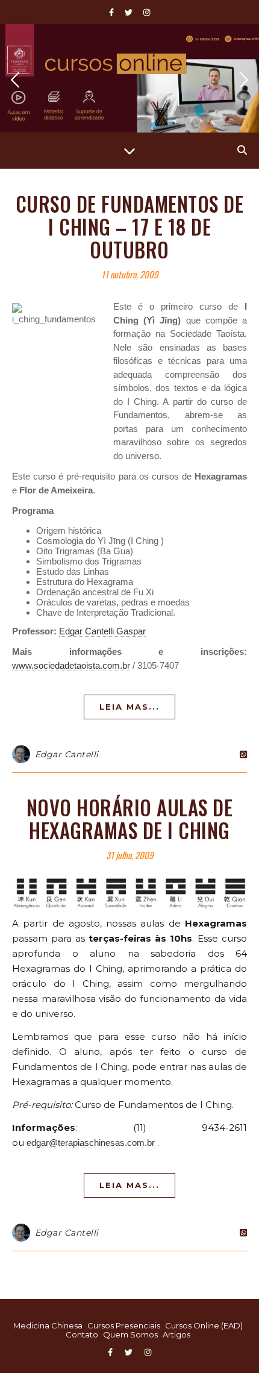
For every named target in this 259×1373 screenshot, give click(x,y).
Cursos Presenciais (123, 1325)
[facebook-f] (112, 12)
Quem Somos (130, 1334)
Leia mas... (129, 707)
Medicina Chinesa (48, 1325)
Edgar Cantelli (67, 754)
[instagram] (146, 12)
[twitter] (129, 12)
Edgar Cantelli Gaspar (102, 631)
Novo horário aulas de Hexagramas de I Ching (130, 819)
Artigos (176, 1334)
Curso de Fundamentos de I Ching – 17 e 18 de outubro (130, 226)
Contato (82, 1334)
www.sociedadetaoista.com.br (71, 665)
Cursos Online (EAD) (204, 1325)
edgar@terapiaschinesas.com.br (91, 1142)
